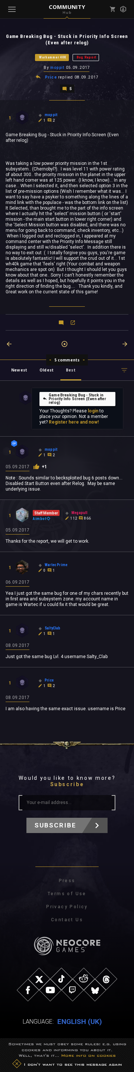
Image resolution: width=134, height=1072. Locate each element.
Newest (19, 370)
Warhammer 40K (52, 57)
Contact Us (67, 919)
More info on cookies (88, 1055)
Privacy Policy (67, 906)
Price (51, 77)
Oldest (46, 370)
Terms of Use (67, 893)
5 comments (67, 360)
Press (67, 880)
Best (71, 370)
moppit (57, 68)
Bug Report (86, 57)
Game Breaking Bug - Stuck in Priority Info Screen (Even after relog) (77, 399)
